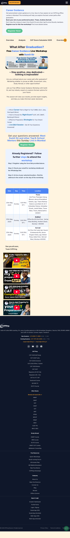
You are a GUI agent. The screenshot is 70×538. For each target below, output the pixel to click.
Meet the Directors (35, 482)
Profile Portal (35, 504)
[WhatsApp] (28, 346)
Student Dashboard (35, 501)
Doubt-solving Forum (35, 459)
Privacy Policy (44, 528)
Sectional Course (35, 380)
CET (35, 408)
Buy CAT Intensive (14, 2)
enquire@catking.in (41, 341)
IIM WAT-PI (35, 383)
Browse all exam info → (35, 394)
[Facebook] (41, 346)
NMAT (35, 397)
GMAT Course (35, 437)
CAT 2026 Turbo (35, 358)
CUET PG (35, 425)
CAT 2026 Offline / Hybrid (35, 363)
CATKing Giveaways (35, 470)
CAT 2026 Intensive (35, 361)
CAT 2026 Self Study (35, 355)
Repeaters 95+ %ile (35, 375)
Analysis (22, 40)
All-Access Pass (35, 462)
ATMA (35, 414)
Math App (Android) (35, 518)
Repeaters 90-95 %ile (35, 372)
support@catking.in (29, 341)
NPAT (35, 423)
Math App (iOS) (35, 516)
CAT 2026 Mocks (35, 366)
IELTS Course (35, 442)
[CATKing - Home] (4, 2)
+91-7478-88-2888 (36, 339)
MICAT (35, 417)
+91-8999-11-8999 (35, 336)
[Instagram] (37, 346)
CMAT (35, 406)
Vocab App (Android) (35, 513)
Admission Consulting (35, 448)
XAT (35, 403)
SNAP (35, 400)
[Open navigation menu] (67, 3)
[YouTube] (33, 346)
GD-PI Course (35, 386)
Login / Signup (35, 507)
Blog (35, 488)
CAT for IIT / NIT (35, 377)
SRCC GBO (35, 428)
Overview (10, 40)
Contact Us (35, 485)
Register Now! (14, 31)
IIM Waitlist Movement (35, 465)
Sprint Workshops (35, 456)
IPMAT (35, 420)
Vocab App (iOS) (35, 510)
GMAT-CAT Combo (35, 445)
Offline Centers (35, 493)
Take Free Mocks (35, 468)
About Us (35, 479)
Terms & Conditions (55, 528)
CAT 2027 (35, 369)
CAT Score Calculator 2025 (41, 40)
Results (35, 490)
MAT (35, 411)
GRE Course (35, 440)
